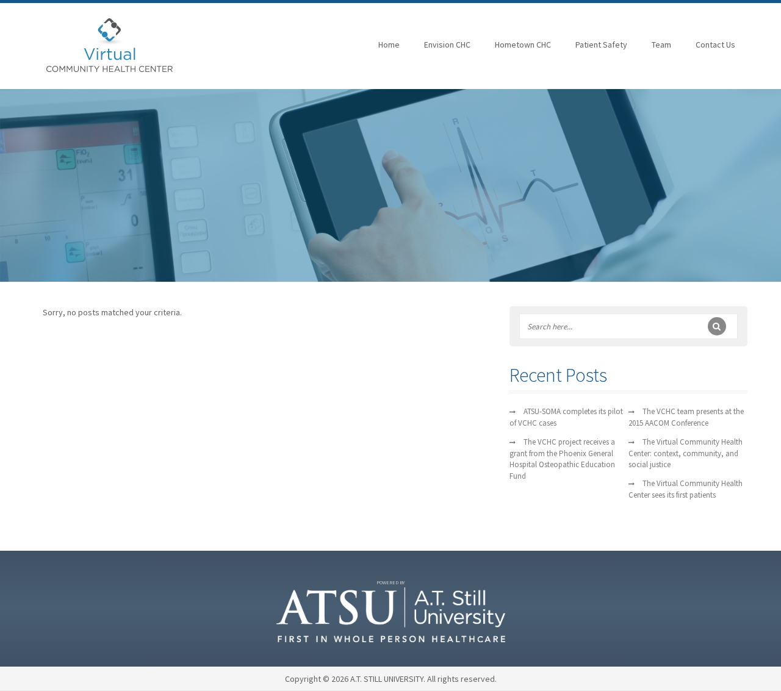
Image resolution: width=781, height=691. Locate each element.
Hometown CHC (523, 44)
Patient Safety (601, 44)
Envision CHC (447, 44)
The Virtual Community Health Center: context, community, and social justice (685, 453)
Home (389, 44)
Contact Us (715, 44)
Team (661, 44)
